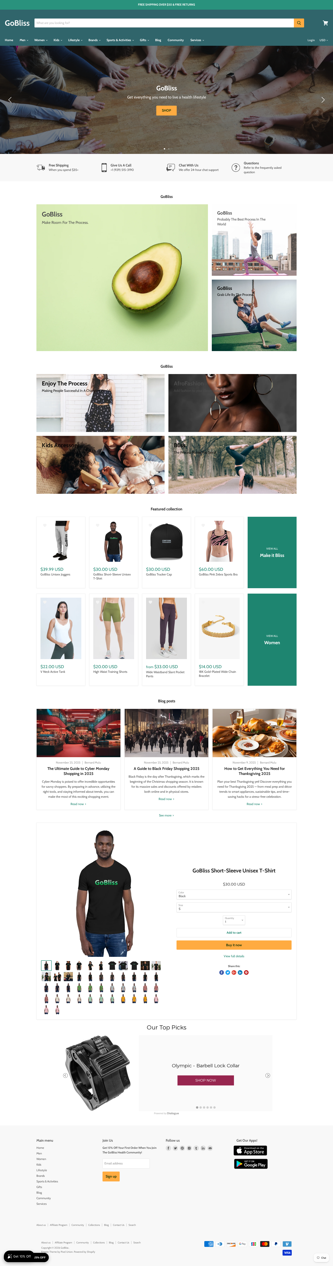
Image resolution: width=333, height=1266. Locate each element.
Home (9, 40)
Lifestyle (74, 40)
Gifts (143, 40)
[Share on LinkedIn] (240, 972)
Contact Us (118, 1224)
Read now (78, 804)
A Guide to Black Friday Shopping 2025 (166, 768)
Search (132, 1224)
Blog (158, 40)
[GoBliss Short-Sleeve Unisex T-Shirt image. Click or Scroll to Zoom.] (105, 892)
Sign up (111, 1176)
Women (39, 40)
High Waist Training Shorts (110, 672)
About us (41, 1224)
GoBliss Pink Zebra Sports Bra (218, 574)
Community (176, 40)
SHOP (166, 110)
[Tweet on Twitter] (227, 972)
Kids (57, 40)
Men (23, 40)
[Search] (299, 23)
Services (196, 40)
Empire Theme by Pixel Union (57, 1251)
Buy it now (234, 945)
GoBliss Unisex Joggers (55, 574)
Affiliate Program (58, 1224)
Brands (93, 40)
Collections (94, 1224)
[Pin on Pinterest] (246, 972)
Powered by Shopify (84, 1251)
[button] (205, 1080)
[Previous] (10, 100)
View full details (234, 956)
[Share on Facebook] (221, 972)
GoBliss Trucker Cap (159, 574)
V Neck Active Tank (52, 672)
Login (311, 40)
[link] (166, 1073)
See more (165, 815)
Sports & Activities (119, 40)
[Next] (322, 100)
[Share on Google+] (234, 972)
